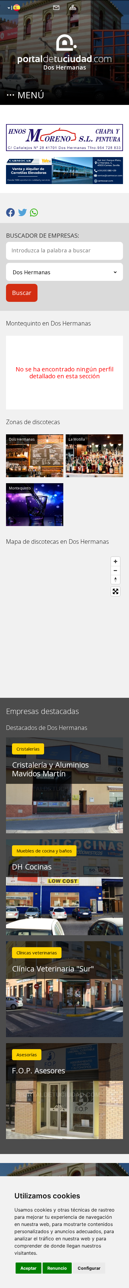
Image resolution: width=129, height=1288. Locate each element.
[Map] (64, 621)
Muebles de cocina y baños (44, 851)
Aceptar (28, 1268)
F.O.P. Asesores (38, 1070)
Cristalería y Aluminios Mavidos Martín (50, 769)
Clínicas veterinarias (36, 953)
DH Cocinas (32, 866)
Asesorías (26, 1054)
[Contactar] (56, 7)
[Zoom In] (115, 561)
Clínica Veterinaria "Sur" (53, 968)
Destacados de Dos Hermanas (46, 728)
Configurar (89, 1268)
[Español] (13, 8)
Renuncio (57, 1268)
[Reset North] (115, 579)
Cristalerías (28, 749)
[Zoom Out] (115, 570)
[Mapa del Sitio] (72, 7)
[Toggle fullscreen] (115, 591)
